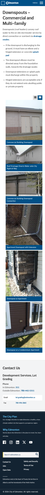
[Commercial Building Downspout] (24, 143)
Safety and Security (31, 461)
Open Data (7, 470)
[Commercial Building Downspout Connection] (24, 202)
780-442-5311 (27, 391)
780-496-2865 (21, 403)
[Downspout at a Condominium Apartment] (24, 351)
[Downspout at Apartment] (24, 299)
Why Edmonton (11, 429)
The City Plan (10, 416)
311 (17, 387)
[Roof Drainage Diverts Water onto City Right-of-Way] (24, 169)
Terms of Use (28, 465)
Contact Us (7, 462)
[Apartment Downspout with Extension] (24, 248)
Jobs (4, 466)
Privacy (26, 469)
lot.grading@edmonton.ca (25, 398)
